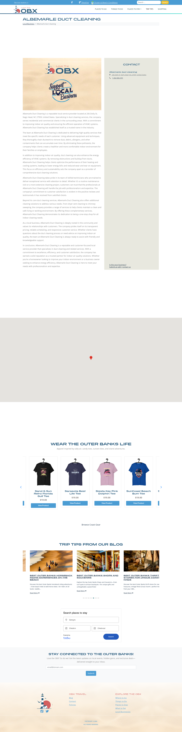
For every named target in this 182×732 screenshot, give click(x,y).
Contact (72, 701)
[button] (161, 487)
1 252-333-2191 (117, 78)
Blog (71, 698)
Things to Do (121, 701)
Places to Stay (121, 705)
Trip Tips (149, 9)
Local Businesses (122, 712)
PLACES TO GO (100, 9)
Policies (72, 705)
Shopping (162, 9)
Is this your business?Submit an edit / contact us (120, 266)
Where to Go (121, 698)
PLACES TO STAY (133, 9)
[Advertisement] (91, 42)
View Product (43, 503)
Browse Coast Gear (91, 524)
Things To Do (117, 9)
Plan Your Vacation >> (21, 2)
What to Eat (120, 708)
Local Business (28, 24)
